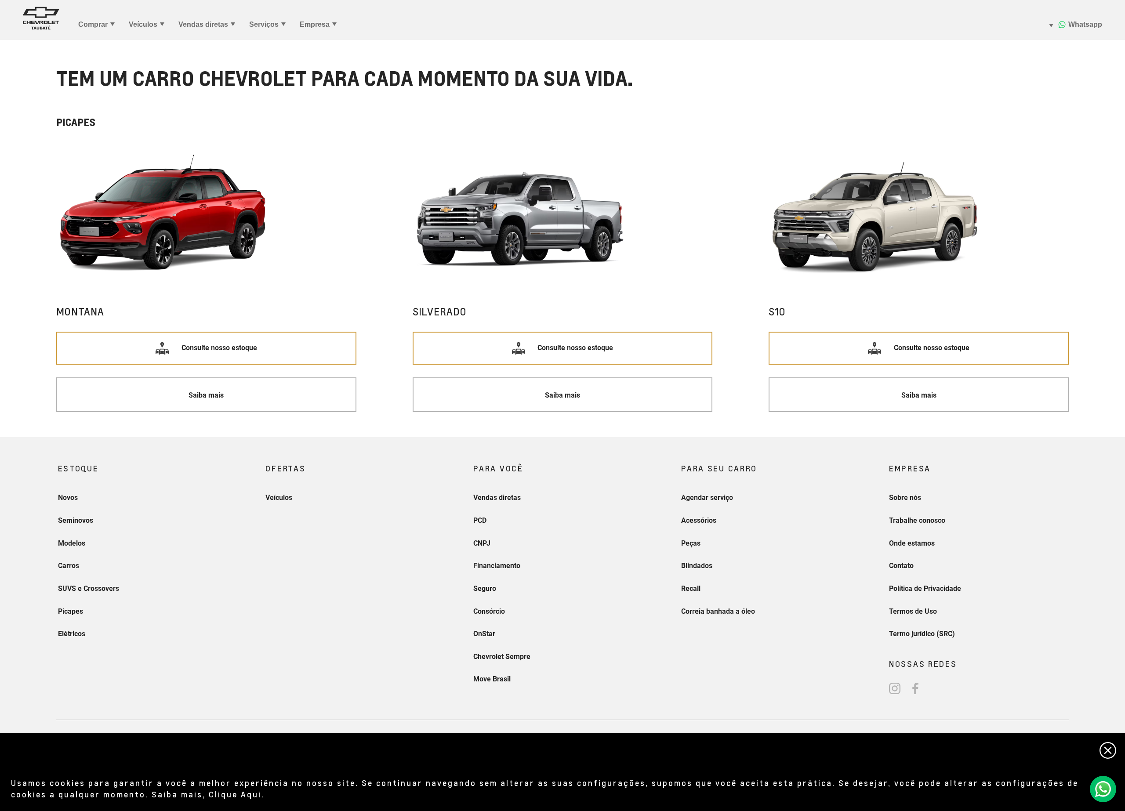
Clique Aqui (235, 794)
